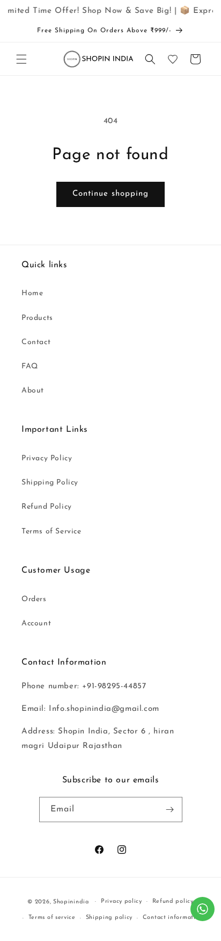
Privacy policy (121, 901)
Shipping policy (109, 918)
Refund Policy (46, 507)
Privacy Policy (46, 458)
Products (37, 318)
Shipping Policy (49, 483)
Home (32, 293)
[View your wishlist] (172, 59)
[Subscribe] (170, 809)
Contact (35, 342)
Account (36, 623)
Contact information (173, 918)
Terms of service (52, 918)
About (32, 391)
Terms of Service (51, 531)
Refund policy (173, 901)
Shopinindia (71, 901)
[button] (21, 59)
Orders (34, 599)
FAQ (29, 366)
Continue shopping (110, 194)
